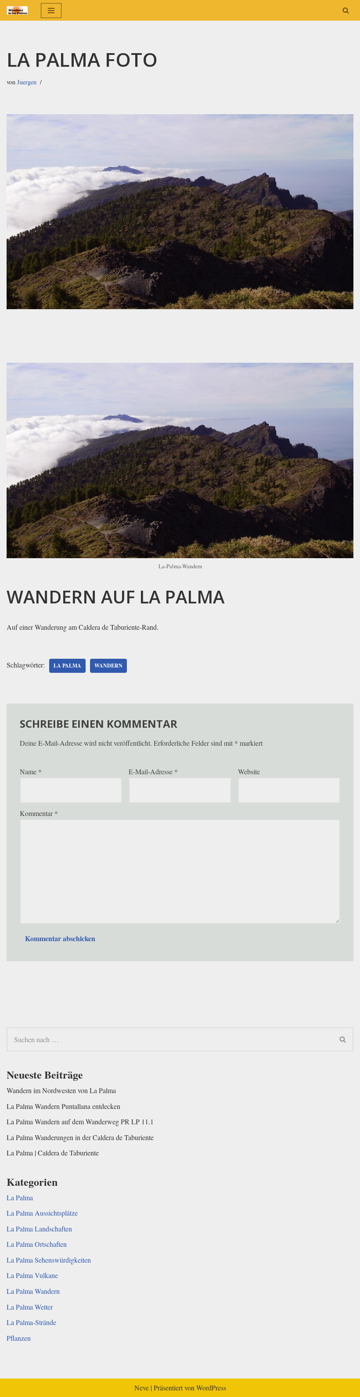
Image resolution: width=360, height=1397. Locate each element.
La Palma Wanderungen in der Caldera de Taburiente (80, 1137)
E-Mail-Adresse (153, 771)
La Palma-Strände (31, 1322)
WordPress (211, 1387)
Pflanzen (19, 1338)
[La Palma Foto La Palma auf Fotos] (17, 10)
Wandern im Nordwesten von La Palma (61, 1090)
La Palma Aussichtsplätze (42, 1212)
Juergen (26, 82)
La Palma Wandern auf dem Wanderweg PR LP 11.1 (80, 1121)
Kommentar (39, 813)
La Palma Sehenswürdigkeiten (49, 1259)
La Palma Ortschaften (37, 1244)
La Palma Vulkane (32, 1275)
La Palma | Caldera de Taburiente (53, 1152)
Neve (141, 1387)
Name (31, 771)
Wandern (108, 665)
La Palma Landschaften (39, 1228)
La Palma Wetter (30, 1306)
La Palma (67, 665)
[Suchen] (345, 10)
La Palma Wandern (33, 1291)
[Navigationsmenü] (51, 10)
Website (249, 771)
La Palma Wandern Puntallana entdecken (63, 1106)
